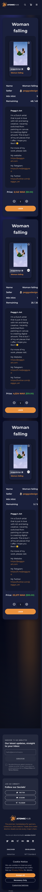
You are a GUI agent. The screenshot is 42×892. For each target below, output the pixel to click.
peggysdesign (30, 90)
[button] (28, 43)
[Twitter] (7, 841)
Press (11, 891)
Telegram (22, 803)
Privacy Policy (28, 768)
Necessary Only (20, 880)
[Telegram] (17, 841)
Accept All (20, 875)
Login (20, 208)
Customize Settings (20, 885)
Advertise (11, 854)
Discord (22, 798)
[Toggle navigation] (36, 4)
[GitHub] (33, 841)
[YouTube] (28, 841)
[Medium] (22, 841)
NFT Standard (30, 854)
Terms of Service (13, 770)
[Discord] (12, 841)
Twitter (22, 792)
